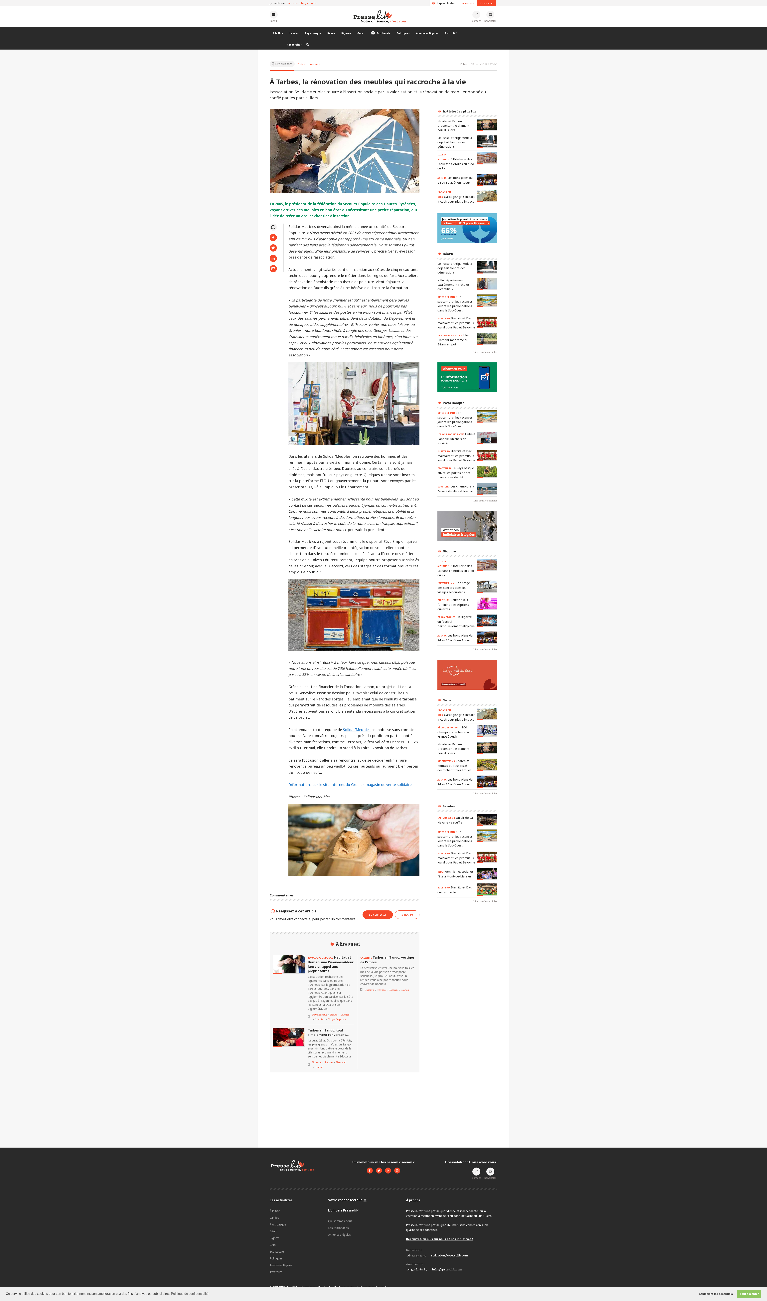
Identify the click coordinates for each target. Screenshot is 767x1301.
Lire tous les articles (485, 352)
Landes (294, 33)
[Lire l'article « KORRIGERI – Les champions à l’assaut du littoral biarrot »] (487, 489)
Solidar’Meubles (357, 729)
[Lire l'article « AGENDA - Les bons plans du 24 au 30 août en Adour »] (487, 180)
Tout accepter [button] (749, 1293)
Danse (319, 1067)
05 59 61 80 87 (417, 1269)
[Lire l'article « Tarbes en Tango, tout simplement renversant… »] (289, 1037)
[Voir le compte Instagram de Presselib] (397, 1171)
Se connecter (377, 914)
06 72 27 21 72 (416, 1255)
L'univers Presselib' (343, 1210)
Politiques (403, 33)
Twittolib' (451, 33)
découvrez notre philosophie (302, 3)
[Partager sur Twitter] (273, 248)
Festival (341, 1062)
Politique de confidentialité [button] (190, 1293)
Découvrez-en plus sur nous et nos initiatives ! (439, 1239)
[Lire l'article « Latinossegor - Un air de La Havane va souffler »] (487, 820)
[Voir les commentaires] (273, 227)
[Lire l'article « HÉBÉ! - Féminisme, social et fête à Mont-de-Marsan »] (487, 874)
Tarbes (301, 64)
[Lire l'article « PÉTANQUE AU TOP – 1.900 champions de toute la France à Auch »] (487, 731)
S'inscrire (737, 1279)
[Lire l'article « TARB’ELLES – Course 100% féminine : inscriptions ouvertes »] (487, 604)
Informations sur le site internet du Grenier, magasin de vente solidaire (350, 784)
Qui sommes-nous (340, 1221)
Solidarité (314, 64)
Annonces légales (427, 33)
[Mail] (273, 268)
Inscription (468, 3)
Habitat (320, 1019)
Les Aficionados (338, 1228)
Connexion (486, 3)
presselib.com (277, 3)
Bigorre (346, 33)
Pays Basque (319, 1014)
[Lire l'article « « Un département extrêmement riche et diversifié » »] (487, 284)
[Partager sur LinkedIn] (273, 258)
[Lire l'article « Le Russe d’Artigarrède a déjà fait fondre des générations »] (487, 141)
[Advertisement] (467, 971)
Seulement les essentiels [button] (716, 1293)
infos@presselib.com (447, 1269)
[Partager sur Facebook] (273, 237)
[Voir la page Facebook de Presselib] (370, 1171)
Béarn (331, 33)
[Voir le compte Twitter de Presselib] (379, 1171)
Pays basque (313, 33)
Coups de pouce (337, 1019)
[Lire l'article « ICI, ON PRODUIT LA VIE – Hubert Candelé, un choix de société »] (487, 438)
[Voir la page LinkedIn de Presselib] (388, 1171)
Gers (360, 33)
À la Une (278, 33)
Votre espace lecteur (345, 1200)
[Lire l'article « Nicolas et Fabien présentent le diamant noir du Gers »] (487, 125)
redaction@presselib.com (449, 1255)
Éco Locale (383, 33)
